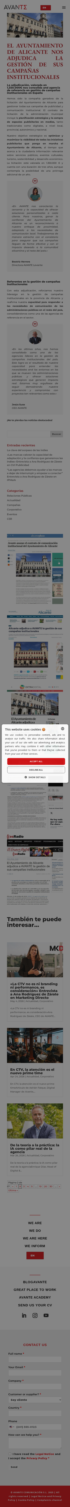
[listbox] (62, 728)
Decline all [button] (36, 769)
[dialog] (35, 753)
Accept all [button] (36, 761)
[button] (35, 777)
